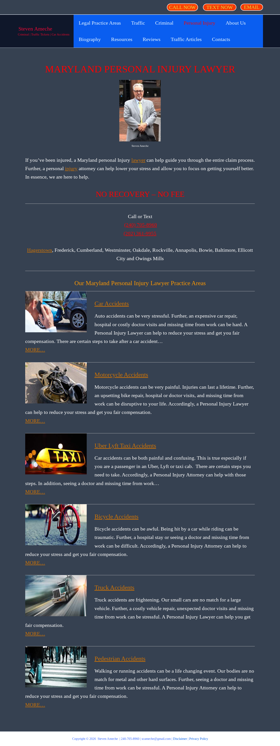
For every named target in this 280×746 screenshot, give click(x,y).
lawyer (138, 160)
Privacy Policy (198, 738)
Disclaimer (180, 738)
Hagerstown (39, 250)
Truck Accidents (114, 587)
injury (71, 168)
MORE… (35, 349)
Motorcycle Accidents (121, 374)
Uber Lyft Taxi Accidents (125, 445)
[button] (182, 7)
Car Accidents (111, 303)
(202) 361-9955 (140, 233)
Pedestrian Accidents (120, 658)
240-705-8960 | (131, 738)
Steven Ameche (35, 29)
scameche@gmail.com (156, 738)
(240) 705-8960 (140, 225)
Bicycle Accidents (116, 516)
